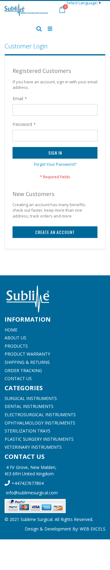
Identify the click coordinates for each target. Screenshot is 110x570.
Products (16, 346)
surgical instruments (31, 398)
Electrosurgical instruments (40, 414)
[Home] (55, 299)
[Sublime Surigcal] (26, 10)
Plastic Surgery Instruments (39, 439)
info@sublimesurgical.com (32, 493)
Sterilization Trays (27, 431)
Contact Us (18, 378)
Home (11, 330)
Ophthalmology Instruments (40, 423)
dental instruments (29, 406)
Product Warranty (27, 354)
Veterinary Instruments (33, 447)
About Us (15, 338)
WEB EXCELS (92, 529)
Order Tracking (23, 370)
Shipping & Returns (27, 362)
